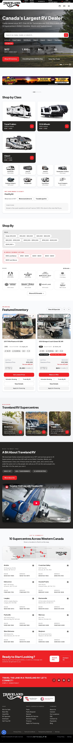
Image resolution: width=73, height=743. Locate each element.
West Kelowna (9, 631)
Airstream (5, 719)
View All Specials (54, 309)
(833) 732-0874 (25, 575)
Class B (42, 40)
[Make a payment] (64, 6)
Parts (28, 709)
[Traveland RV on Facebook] (54, 680)
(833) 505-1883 (9, 642)
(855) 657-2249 (43, 592)
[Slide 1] (60, 64)
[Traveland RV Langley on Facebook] (33, 598)
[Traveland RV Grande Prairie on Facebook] (67, 582)
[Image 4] (20, 338)
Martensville (42, 598)
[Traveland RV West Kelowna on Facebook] (33, 631)
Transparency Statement (45, 731)
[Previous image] (4, 326)
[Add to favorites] (30, 316)
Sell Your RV (6, 721)
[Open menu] (69, 6)
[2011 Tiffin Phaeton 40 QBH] (19, 326)
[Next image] (34, 326)
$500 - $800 (49, 256)
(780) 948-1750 (9, 592)
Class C (50, 40)
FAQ (51, 716)
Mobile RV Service (32, 716)
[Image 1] (13, 338)
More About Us (10, 478)
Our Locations (54, 714)
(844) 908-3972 (9, 608)
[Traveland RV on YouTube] (59, 680)
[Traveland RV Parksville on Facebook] (33, 615)
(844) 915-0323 (43, 608)
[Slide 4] (67, 64)
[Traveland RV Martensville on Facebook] (67, 598)
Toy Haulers (58, 40)
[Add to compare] (33, 316)
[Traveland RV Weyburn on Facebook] (67, 631)
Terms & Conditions (29, 731)
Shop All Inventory (11, 59)
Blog (51, 723)
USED (10, 128)
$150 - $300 (24, 256)
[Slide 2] (63, 64)
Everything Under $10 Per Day (33, 59)
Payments (41, 1)
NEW (5, 128)
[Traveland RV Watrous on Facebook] (67, 615)
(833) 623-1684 (9, 575)
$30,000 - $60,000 (43, 236)
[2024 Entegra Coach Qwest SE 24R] (54, 326)
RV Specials (9, 43)
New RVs (5, 712)
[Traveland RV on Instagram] (69, 680)
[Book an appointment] (60, 6)
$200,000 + (10, 244)
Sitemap (57, 731)
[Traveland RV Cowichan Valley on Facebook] (67, 565)
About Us (53, 709)
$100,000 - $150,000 (31, 240)
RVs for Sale (6, 709)
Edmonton (8, 582)
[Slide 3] (65, 64)
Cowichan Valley (44, 565)
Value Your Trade (54, 59)
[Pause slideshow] (70, 64)
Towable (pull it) (41, 199)
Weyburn (41, 631)
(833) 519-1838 (59, 592)
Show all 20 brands (35, 293)
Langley (7, 598)
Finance (28, 721)
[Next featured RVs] (69, 309)
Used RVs (5, 714)
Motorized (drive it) (25, 199)
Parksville (7, 615)
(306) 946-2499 (43, 625)
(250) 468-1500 (9, 625)
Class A (35, 40)
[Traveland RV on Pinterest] (64, 680)
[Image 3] (18, 338)
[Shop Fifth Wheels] (67, 126)
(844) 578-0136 (59, 608)
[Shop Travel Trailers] (32, 126)
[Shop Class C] (32, 158)
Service (28, 714)
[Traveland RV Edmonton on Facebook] (33, 582)
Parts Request (30, 712)
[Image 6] (25, 338)
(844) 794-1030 (25, 608)
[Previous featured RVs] (64, 309)
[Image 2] (15, 338)
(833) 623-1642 (43, 575)
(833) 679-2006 (25, 642)
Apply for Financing (32, 723)
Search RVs (54, 658)
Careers (52, 712)
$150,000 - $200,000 (49, 240)
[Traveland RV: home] (11, 4)
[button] (4, 732)
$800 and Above (11, 260)
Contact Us (65, 659)
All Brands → (67, 268)
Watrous (41, 615)
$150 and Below (11, 256)
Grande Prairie (43, 582)
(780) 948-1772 (24, 592)
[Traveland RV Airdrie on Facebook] (33, 565)
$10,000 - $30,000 (26, 236)
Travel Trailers (16, 40)
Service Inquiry (31, 719)
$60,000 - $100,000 (13, 240)
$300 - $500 (37, 256)
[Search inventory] (66, 35)
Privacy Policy (17, 731)
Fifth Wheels (27, 40)
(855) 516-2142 (59, 575)
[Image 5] (22, 338)
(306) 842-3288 (43, 642)
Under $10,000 (11, 236)
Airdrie (6, 565)
